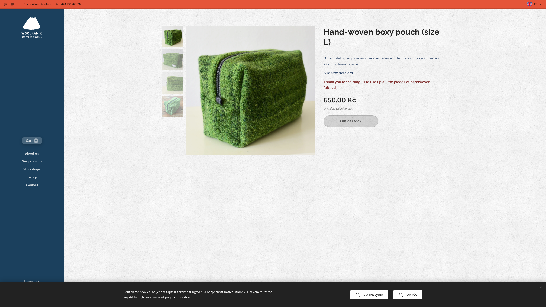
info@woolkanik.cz (39, 4)
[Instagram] (6, 4)
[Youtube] (12, 4)
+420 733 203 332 (70, 4)
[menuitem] (32, 153)
